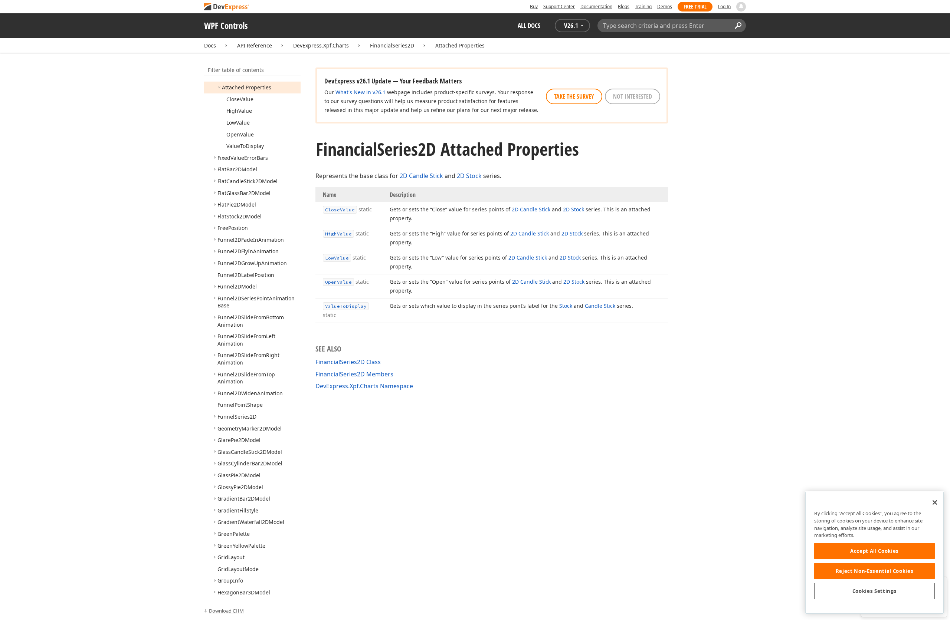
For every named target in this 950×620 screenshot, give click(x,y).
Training (643, 6)
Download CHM (226, 610)
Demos (664, 6)
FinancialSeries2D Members (354, 374)
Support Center (559, 6)
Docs (210, 45)
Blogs (623, 6)
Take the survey (574, 96)
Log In (724, 6)
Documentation (596, 6)
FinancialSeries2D (392, 45)
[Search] (738, 25)
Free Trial (695, 6)
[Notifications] (741, 6)
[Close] (935, 502)
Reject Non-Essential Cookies (874, 571)
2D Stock (469, 176)
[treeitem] (246, 87)
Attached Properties (460, 45)
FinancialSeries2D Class (348, 362)
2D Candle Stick (421, 176)
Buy (534, 6)
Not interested (632, 96)
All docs (529, 25)
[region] (874, 552)
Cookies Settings (874, 591)
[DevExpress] (226, 7)
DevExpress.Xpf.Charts (321, 45)
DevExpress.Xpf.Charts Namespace (364, 386)
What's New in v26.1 (360, 92)
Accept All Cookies (874, 551)
